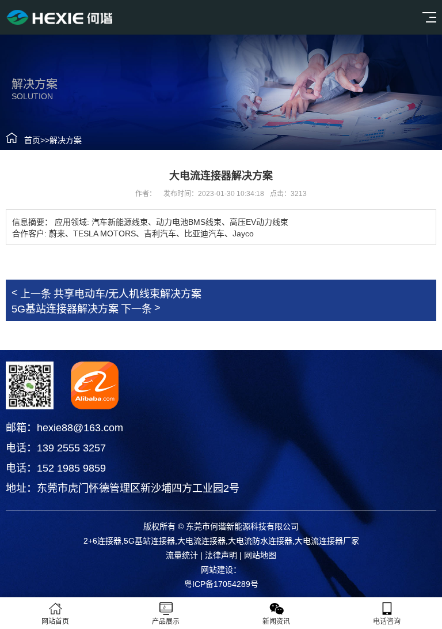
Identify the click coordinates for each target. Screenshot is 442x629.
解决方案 (65, 140)
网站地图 (260, 555)
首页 (32, 140)
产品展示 (166, 621)
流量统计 (182, 555)
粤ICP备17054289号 (221, 584)
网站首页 (55, 621)
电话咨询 (387, 621)
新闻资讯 (276, 621)
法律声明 (221, 555)
